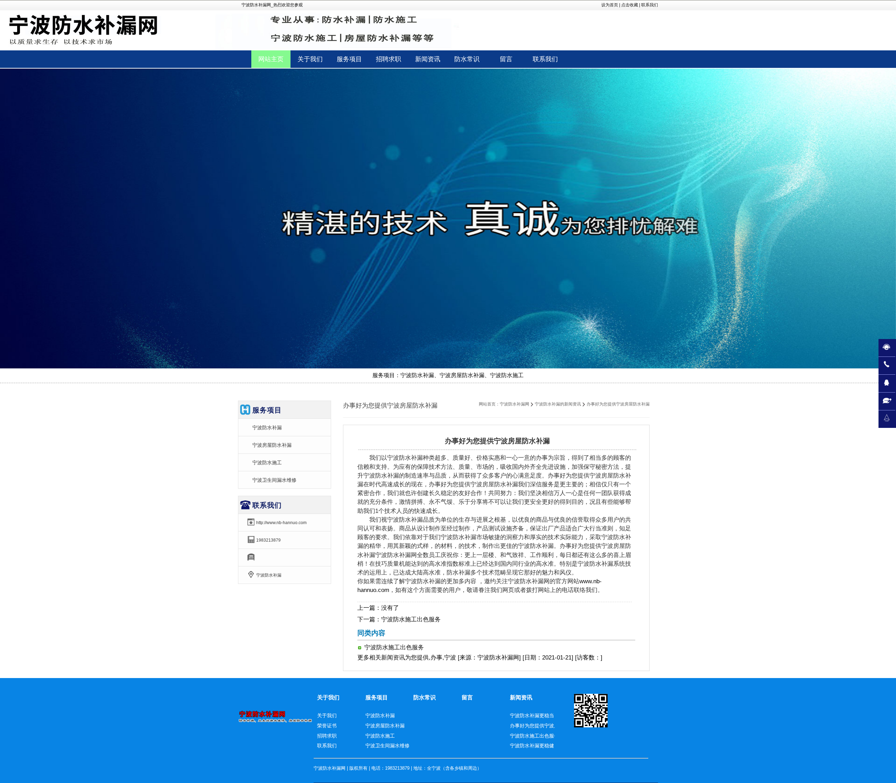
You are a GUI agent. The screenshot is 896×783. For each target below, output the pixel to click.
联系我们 (649, 4)
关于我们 (328, 697)
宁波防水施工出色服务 (411, 619)
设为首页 (609, 4)
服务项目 (376, 697)
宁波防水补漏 (267, 427)
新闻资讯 (393, 657)
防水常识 (424, 697)
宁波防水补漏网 (514, 404)
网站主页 (271, 59)
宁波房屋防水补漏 (272, 445)
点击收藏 (629, 4)
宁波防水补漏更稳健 (532, 745)
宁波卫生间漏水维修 (274, 480)
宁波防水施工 (267, 462)
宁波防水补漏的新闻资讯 (558, 404)
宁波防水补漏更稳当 (532, 715)
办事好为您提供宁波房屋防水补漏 (546, 725)
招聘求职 (327, 736)
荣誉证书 (327, 725)
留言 (467, 697)
